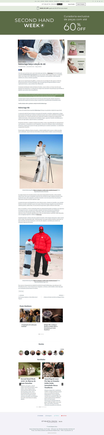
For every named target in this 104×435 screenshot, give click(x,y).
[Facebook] (95, 1)
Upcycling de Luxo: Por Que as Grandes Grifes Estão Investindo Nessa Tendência (51, 383)
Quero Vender (71, 4)
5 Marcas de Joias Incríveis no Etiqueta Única (54, 296)
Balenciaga (39, 214)
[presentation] (30, 315)
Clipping (67, 1)
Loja (36, 1)
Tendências (56, 1)
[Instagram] (97, 1)
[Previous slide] (20, 384)
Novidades (62, 1)
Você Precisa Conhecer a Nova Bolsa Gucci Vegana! (27, 297)
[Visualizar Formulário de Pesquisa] (93, 1)
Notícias (39, 66)
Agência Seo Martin (52, 432)
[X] (21, 70)
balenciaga (21, 291)
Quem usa (51, 1)
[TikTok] (100, 1)
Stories (46, 1)
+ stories (62, 349)
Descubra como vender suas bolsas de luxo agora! (44, 96)
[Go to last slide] (21, 321)
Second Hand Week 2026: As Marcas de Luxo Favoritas (28, 381)
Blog (38, 1)
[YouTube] (102, 1)
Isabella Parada (22, 66)
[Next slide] (62, 384)
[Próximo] (61, 321)
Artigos (42, 1)
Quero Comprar (81, 4)
